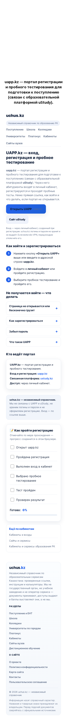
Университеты (15, 136)
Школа (30, 129)
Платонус (34, 136)
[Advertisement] (33, 35)
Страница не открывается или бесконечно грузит (29, 308)
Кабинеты (50, 136)
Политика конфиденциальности (28, 667)
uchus (15, 115)
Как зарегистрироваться (26, 320)
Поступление (15, 129)
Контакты (15, 677)
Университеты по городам (25, 628)
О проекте (15, 662)
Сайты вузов (14, 143)
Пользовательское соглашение (28, 682)
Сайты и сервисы (19, 540)
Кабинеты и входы (20, 534)
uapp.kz (42, 373)
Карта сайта (16, 672)
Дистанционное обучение (24, 648)
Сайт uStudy (17, 219)
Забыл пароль (18, 331)
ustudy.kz (46, 378)
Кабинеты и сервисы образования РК (32, 546)
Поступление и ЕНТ (20, 613)
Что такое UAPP (20, 342)
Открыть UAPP (26, 209)
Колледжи (45, 129)
